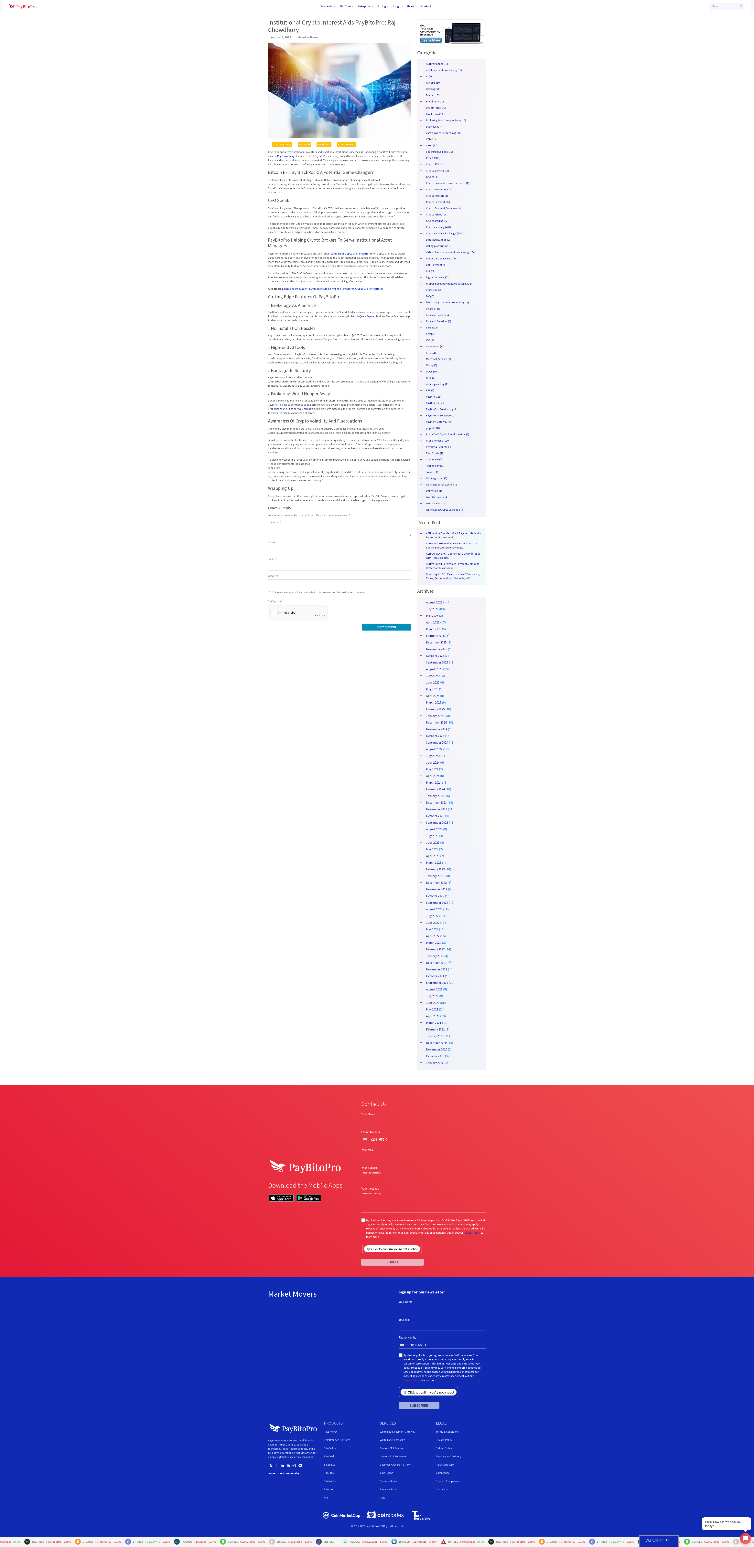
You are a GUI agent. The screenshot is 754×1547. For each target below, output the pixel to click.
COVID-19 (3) (433, 158)
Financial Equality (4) (437, 315)
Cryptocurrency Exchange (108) (444, 233)
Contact (426, 6)
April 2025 (432, 696)
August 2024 (434, 749)
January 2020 (435, 1063)
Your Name (368, 1114)
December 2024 (436, 722)
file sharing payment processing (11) (447, 302)
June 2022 (432, 923)
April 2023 (432, 856)
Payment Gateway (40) (439, 421)
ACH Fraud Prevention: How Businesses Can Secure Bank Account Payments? (451, 545)
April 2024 (432, 776)
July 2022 (432, 916)
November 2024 (436, 729)
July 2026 (432, 609)
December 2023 (436, 802)
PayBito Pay (331, 1431)
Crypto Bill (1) (434, 177)
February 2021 (435, 1029)
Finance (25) (433, 308)
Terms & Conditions (447, 1431)
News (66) (431, 371)
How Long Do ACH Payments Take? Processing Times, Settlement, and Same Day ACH (453, 576)
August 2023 (434, 829)
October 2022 (435, 896)
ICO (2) (430, 340)
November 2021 (436, 969)
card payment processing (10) (443, 133)
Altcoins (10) (433, 82)
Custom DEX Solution (392, 1448)
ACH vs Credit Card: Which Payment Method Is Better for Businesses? (452, 566)
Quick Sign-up (367, 316)
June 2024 (432, 762)
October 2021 (435, 976)
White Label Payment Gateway (397, 1431)
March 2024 (433, 782)
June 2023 (432, 842)
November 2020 (436, 1049)
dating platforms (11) (438, 246)
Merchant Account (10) (439, 359)
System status (388, 1481)
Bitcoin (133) (433, 95)
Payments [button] (327, 6)
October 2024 (435, 736)
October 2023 (435, 816)
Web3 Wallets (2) (436, 503)
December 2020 (436, 1043)
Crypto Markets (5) (437, 195)
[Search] (741, 6)
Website (273, 575)
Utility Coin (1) (434, 491)
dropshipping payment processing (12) (449, 283)
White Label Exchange (392, 1440)
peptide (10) (433, 428)
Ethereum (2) (433, 290)
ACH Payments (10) (437, 64)
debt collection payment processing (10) (450, 252)
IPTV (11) (431, 352)
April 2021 (432, 1016)
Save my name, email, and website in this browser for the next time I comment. (319, 592)
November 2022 (436, 889)
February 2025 (435, 709)
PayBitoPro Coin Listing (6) (441, 409)
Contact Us (442, 1489)
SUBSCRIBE (419, 1405)
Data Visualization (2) (438, 239)
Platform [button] (345, 6)
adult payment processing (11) (444, 70)
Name (272, 542)
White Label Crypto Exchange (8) (445, 509)
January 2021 (435, 1036)
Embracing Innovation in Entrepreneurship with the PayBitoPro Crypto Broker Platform (332, 288)
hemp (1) (431, 334)
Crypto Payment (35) (438, 202)
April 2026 (432, 622)
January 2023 (435, 876)
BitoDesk (329, 1456)
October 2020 (435, 1056)
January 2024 (435, 796)
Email (272, 559)
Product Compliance (448, 1481)
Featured (304, 144)
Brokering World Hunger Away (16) (446, 120)
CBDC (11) (431, 145)
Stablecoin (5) (434, 459)
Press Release (346, 144)
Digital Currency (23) (437, 277)
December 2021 (436, 963)
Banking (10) (433, 89)
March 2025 (433, 702)
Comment (274, 522)
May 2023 (432, 849)
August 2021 (434, 989)
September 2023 (437, 822)
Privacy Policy (472, 1232)
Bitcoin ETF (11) (435, 101)
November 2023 (436, 809)
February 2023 (435, 869)
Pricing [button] (381, 6)
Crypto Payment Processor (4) (443, 208)
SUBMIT (392, 1262)
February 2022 (435, 949)
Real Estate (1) (434, 453)
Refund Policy (444, 1448)
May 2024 (432, 769)
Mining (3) (431, 365)
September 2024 (437, 742)
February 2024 (435, 789)
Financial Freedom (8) (438, 321)
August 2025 (434, 669)
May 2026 (432, 616)
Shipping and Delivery (448, 1456)
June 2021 (432, 1003)
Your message (370, 1188)
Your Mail (367, 1150)
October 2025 (435, 656)
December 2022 (436, 882)
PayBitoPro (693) (435, 403)
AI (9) (429, 76)
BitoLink (328, 1489)
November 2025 (436, 649)
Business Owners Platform (395, 1464)
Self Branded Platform (337, 1440)
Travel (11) (432, 472)
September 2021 (437, 983)
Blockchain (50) (435, 114)
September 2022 (437, 902)
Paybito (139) (433, 396)
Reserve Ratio (388, 1489)
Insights (398, 6)
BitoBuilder (330, 1448)
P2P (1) (430, 390)
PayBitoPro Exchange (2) (440, 415)
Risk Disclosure (445, 1464)
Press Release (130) (437, 440)
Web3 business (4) (436, 497)
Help (382, 1497)
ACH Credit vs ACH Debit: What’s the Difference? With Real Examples (454, 555)
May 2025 (432, 689)
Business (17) (434, 126)
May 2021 (432, 1009)
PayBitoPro (324, 144)
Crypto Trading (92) (437, 221)
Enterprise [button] (364, 6)
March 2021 (433, 1023)
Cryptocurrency (282, 144)
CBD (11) (431, 139)
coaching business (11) (439, 151)
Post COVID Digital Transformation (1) (447, 434)
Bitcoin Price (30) (436, 108)
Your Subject (369, 1168)
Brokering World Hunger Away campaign (291, 409)
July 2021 (432, 996)
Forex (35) (432, 327)
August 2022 (434, 909)
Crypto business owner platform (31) (447, 183)
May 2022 (432, 929)
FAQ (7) (430, 296)
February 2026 (435, 636)
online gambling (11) (437, 384)
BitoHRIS (329, 1473)
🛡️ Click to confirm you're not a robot (392, 1249)
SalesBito (329, 1464)
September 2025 (437, 662)
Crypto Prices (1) (436, 214)
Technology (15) (435, 465)
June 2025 (432, 682)
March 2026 (433, 629)
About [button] (410, 6)
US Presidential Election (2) (442, 484)
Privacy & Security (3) (438, 447)
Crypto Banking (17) (437, 170)
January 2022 (435, 956)
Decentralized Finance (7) (441, 258)
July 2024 (432, 756)
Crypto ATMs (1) (435, 164)
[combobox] (366, 1139)
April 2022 (432, 936)
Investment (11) (435, 346)
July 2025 (432, 676)
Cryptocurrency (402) (438, 227)
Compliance (443, 1473)
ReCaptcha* (275, 601)
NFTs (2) (430, 378)
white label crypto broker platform (351, 253)
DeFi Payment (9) (436, 265)
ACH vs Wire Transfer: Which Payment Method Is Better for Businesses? (453, 535)
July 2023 (432, 836)
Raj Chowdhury (286, 156)
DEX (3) (430, 271)
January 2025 (435, 716)
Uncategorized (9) (436, 478)
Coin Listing (386, 1473)
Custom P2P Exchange (393, 1456)
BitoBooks (330, 1481)
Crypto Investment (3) (439, 189)
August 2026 (434, 602)
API (326, 1497)
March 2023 (433, 862)
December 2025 (436, 642)
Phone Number (370, 1132)
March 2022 (433, 943)
